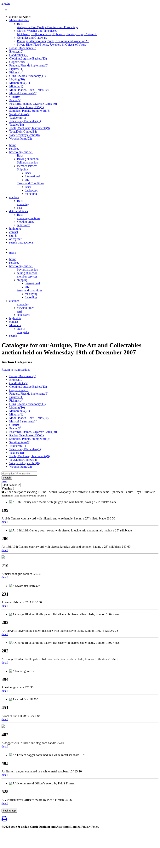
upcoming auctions (28, 218)
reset (4, 481)
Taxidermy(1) (17, 117)
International (32, 176)
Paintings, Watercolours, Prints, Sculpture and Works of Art (53, 41)
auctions (14, 197)
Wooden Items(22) (20, 138)
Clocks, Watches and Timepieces (37, 30)
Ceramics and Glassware (32, 37)
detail (5, 522)
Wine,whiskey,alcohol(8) (24, 135)
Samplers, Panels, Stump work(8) (29, 110)
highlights (15, 228)
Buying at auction (28, 159)
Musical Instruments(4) (23, 93)
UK (27, 179)
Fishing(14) (16, 72)
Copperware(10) (19, 62)
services (14, 148)
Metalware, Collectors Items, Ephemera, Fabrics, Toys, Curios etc (57, 34)
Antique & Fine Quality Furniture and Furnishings (47, 27)
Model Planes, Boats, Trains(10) (29, 89)
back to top (9, 810)
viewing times (25, 221)
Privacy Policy (90, 826)
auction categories (20, 16)
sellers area (23, 225)
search (13, 335)
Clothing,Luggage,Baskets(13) (28, 58)
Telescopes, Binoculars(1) (25, 121)
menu (12, 252)
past (19, 207)
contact (13, 232)
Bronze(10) (16, 51)
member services (27, 166)
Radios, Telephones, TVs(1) (26, 107)
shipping (22, 280)
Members (15, 325)
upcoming (23, 204)
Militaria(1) (16, 86)
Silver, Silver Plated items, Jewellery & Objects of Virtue (51, 44)
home (12, 145)
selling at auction (27, 273)
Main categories (19, 20)
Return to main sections (16, 369)
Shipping (22, 169)
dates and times (18, 211)
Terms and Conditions (30, 183)
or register (15, 239)
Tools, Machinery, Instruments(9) (29, 128)
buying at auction (27, 269)
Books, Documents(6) (22, 48)
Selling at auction (27, 162)
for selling (31, 193)
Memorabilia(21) (19, 82)
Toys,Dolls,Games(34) (23, 131)
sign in (6, 3)
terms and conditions (29, 290)
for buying (31, 190)
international (32, 283)
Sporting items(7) (19, 114)
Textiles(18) (16, 124)
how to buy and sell (21, 152)
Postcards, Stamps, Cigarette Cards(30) (33, 103)
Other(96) (15, 96)
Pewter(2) (15, 100)
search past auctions (21, 242)
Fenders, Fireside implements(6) (28, 65)
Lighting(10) (17, 79)
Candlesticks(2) (18, 55)
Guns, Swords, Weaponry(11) (27, 75)
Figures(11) (16, 69)
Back (20, 23)
